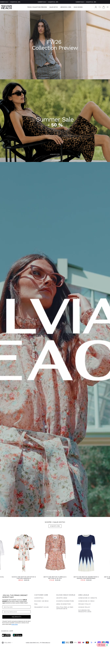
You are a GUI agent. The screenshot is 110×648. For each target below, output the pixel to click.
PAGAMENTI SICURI (41, 607)
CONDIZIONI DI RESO (86, 601)
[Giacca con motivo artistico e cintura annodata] (24, 553)
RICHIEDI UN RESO (41, 601)
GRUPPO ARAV (61, 598)
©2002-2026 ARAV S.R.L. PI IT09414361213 (38, 642)
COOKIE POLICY (84, 607)
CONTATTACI (39, 598)
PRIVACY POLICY (84, 604)
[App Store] (6, 635)
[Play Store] (17, 635)
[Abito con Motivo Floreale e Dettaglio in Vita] (55, 553)
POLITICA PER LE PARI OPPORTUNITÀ (64, 608)
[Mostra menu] (108, 7)
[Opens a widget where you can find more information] (102, 645)
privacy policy (14, 624)
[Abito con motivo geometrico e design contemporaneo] (86, 553)
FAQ (35, 604)
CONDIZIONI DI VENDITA (87, 598)
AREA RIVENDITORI (63, 604)
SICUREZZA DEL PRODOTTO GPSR (84, 611)
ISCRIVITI (16, 617)
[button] (53, 7)
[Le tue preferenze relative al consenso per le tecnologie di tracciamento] (107, 645)
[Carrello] (104, 7)
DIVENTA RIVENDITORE (65, 601)
